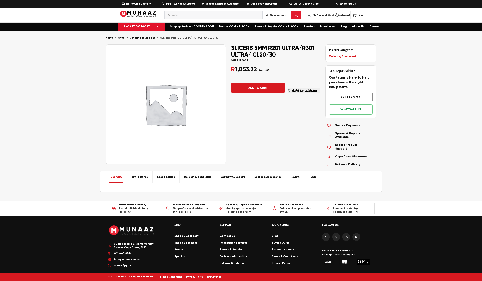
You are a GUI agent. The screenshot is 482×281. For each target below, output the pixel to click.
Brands (179, 249)
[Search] (296, 15)
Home (109, 37)
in (346, 237)
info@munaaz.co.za (127, 259)
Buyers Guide (281, 242)
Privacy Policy (281, 263)
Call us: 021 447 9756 (306, 4)
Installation (328, 26)
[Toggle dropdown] (157, 27)
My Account (324, 15)
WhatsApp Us (348, 4)
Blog (344, 26)
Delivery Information (233, 256)
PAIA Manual (214, 276)
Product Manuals (283, 249)
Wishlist (345, 15)
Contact (375, 26)
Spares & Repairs (231, 249)
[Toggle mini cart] (358, 15)
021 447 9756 (351, 97)
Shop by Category (186, 235)
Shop (121, 37)
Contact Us (227, 235)
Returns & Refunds (232, 263)
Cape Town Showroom (264, 4)
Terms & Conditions (285, 256)
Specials (309, 26)
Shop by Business (185, 242)
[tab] (116, 177)
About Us (358, 26)
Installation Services (233, 242)
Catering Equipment (142, 37)
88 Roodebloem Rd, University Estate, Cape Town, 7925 (133, 245)
